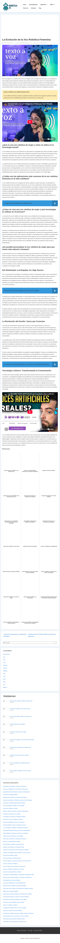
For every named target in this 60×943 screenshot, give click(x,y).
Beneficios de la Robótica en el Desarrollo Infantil (13, 847)
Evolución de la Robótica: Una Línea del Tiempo (20, 708)
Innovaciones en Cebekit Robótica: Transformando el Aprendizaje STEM (18, 874)
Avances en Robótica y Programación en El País (13, 869)
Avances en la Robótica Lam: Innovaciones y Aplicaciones (15, 789)
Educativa (5, 665)
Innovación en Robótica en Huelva (10, 808)
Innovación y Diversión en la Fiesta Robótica (12, 910)
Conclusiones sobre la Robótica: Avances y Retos (13, 902)
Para (4, 684)
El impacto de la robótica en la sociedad (11, 814)
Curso (4, 662)
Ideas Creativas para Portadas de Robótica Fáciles (14, 918)
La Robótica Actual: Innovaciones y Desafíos (19, 755)
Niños (51, 4)
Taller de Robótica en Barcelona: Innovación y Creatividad (15, 833)
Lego (4, 673)
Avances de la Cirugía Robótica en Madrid (12, 871)
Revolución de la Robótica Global (10, 855)
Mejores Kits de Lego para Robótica (10, 891)
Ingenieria (43, 4)
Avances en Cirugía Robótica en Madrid (11, 841)
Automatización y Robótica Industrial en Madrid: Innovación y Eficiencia (18, 913)
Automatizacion (33, 4)
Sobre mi (25, 8)
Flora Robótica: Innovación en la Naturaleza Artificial (14, 816)
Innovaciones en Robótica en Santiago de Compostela (14, 838)
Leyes (4, 676)
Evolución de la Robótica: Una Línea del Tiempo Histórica (22, 739)
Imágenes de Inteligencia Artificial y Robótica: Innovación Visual (16, 852)
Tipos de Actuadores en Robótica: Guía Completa (13, 805)
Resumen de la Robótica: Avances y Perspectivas (13, 822)
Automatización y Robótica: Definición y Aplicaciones (21, 700)
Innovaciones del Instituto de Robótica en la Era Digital (14, 899)
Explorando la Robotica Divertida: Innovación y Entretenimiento (16, 791)
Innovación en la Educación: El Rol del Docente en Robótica (16, 849)
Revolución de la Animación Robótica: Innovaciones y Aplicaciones (17, 877)
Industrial (5, 668)
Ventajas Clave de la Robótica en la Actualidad (13, 836)
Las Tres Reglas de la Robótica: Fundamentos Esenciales (15, 827)
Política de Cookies (38, 930)
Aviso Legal (30, 930)
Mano (4, 679)
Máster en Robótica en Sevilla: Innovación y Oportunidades (15, 811)
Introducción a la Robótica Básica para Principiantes (14, 802)
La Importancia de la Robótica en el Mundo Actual (20, 747)
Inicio (24, 4)
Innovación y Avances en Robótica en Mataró (12, 819)
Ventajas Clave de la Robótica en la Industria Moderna (14, 885)
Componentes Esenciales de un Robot (18, 731)
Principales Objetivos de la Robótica (17, 724)
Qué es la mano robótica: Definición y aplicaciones (20, 716)
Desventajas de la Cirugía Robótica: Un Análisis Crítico (14, 921)
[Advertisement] (30, 27)
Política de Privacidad (21, 930)
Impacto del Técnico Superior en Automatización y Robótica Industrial (18, 888)
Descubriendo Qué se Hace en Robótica (11, 880)
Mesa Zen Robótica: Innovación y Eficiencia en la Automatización (17, 860)
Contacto (33, 8)
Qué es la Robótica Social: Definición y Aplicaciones (14, 866)
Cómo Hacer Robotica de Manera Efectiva (12, 858)
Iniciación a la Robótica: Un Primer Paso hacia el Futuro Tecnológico (17, 800)
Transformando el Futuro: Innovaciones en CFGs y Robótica (16, 916)
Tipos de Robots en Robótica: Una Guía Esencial (20, 770)
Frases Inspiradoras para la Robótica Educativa (20, 762)
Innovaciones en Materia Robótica (10, 794)
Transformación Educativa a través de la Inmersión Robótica (16, 896)
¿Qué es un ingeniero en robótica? (10, 905)
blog (40, 8)
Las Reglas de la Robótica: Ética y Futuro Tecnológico (14, 907)
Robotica (44, 43)
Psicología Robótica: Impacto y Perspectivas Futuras (14, 825)
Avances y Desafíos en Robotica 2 (10, 863)
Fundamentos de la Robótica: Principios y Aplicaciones (14, 786)
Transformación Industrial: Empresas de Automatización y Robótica (17, 894)
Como (4, 659)
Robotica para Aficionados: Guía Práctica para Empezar (15, 797)
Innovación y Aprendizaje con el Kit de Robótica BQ (14, 882)
